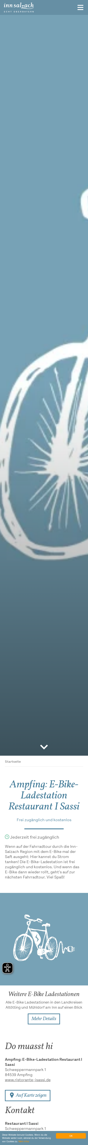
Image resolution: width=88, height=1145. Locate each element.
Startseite (13, 762)
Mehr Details (44, 1018)
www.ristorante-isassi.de (28, 1080)
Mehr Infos (24, 1141)
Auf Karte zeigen (31, 1095)
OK (71, 1135)
